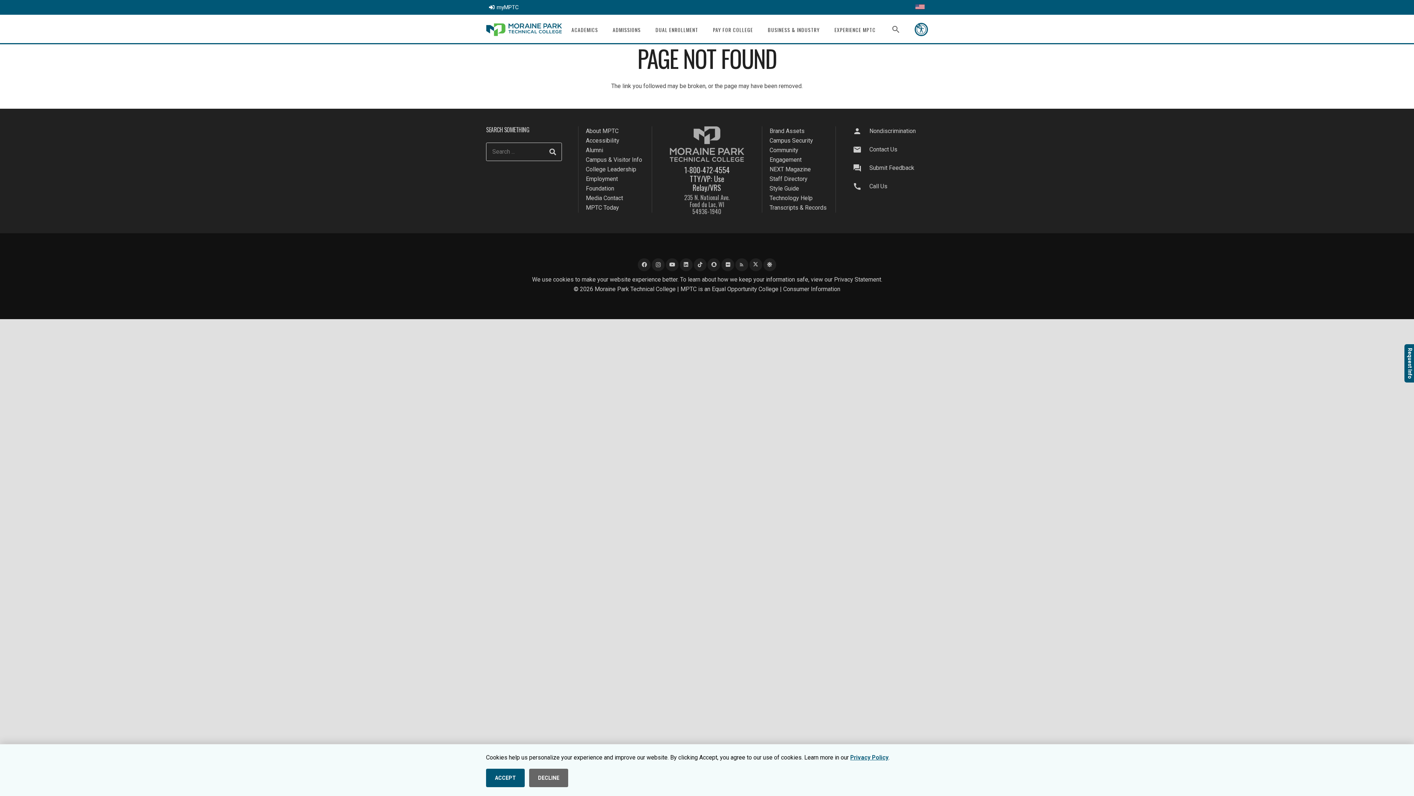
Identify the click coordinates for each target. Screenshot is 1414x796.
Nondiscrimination (892, 131)
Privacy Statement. (858, 279)
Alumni (594, 150)
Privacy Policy (869, 757)
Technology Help (791, 198)
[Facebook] (644, 264)
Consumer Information (811, 289)
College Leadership (611, 169)
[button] (603, 30)
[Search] (553, 152)
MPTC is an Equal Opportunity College (729, 289)
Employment (602, 178)
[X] (755, 264)
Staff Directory (789, 178)
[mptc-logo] (524, 29)
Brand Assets (787, 131)
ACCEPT (505, 778)
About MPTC (602, 131)
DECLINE (548, 778)
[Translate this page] (920, 7)
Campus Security (791, 140)
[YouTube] (672, 264)
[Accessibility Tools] (921, 29)
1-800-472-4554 (707, 169)
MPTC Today (602, 207)
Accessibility (602, 140)
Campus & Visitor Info (614, 159)
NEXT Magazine (790, 169)
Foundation (600, 188)
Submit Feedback (891, 167)
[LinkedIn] (686, 264)
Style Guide (784, 188)
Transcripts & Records (798, 207)
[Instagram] (658, 264)
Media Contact (604, 198)
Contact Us (883, 149)
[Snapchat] (713, 264)
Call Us (878, 186)
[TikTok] (700, 264)
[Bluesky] (769, 264)
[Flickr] (727, 264)
